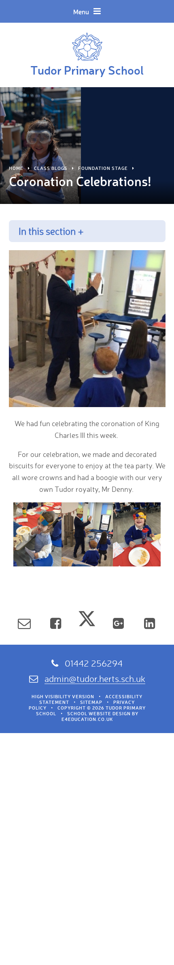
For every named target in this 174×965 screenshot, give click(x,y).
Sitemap (91, 702)
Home (16, 168)
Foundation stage (103, 168)
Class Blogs (51, 168)
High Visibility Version (63, 696)
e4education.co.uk (87, 719)
